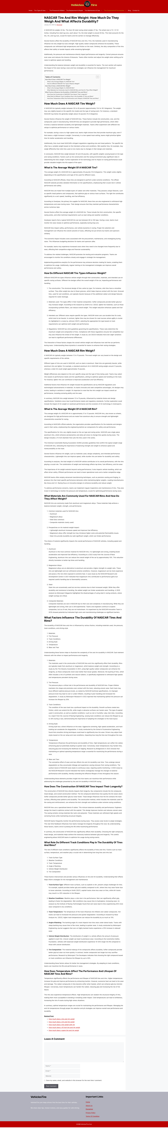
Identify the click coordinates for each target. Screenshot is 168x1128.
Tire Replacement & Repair (74, 10)
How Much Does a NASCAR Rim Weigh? (57, 86)
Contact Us (136, 10)
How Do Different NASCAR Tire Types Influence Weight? (63, 83)
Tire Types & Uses (40, 10)
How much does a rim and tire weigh (62, 1022)
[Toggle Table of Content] (97, 76)
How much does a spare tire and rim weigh (64, 1030)
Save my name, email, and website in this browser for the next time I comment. (74, 1080)
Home (30, 10)
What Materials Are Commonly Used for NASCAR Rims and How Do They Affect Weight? (72, 90)
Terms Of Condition (92, 1116)
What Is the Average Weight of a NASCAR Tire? (60, 81)
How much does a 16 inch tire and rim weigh (64, 1027)
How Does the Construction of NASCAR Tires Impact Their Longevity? (67, 94)
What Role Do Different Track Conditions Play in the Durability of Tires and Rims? (70, 96)
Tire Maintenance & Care (92, 10)
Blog (129, 10)
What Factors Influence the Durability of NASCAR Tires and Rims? (66, 92)
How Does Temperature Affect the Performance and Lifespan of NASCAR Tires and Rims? (73, 98)
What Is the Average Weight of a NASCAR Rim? (60, 88)
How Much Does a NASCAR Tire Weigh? (58, 79)
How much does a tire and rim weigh (62, 1019)
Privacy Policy (90, 1113)
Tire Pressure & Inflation (57, 10)
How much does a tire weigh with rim (62, 1025)
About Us (89, 1106)
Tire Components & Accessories (114, 10)
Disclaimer (89, 1109)
